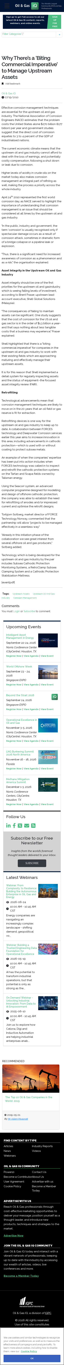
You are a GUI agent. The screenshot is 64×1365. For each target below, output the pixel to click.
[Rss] (34, 826)
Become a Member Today (44, 1188)
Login (16, 611)
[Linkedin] (9, 826)
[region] (32, 1346)
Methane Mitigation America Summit (18, 781)
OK (32, 1358)
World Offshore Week (19, 666)
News (7, 1151)
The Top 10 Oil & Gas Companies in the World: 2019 (28, 1099)
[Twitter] (20, 826)
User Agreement (14, 1181)
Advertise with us (42, 1181)
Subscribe (29, 611)
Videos (36, 1151)
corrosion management (25, 598)
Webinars (10, 1155)
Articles (8, 1146)
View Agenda (31, 656)
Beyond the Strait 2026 (20, 695)
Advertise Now (13, 1235)
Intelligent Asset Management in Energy (20, 636)
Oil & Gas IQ (9, 93)
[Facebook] (15, 826)
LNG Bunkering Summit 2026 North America (20, 753)
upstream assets (21, 593)
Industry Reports (42, 1146)
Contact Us (39, 1172)
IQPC (48, 1313)
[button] (32, 34)
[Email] (27, 826)
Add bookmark (12, 83)
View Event (47, 656)
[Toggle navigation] (7, 6)
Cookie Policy (12, 1186)
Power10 (9, 1172)
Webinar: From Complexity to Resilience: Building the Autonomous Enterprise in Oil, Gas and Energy (21, 891)
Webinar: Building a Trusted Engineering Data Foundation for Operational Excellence (21, 949)
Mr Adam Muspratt (18, 1118)
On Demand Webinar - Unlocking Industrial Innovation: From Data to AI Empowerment (21, 1002)
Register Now (14, 656)
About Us (38, 1176)
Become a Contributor (18, 1176)
